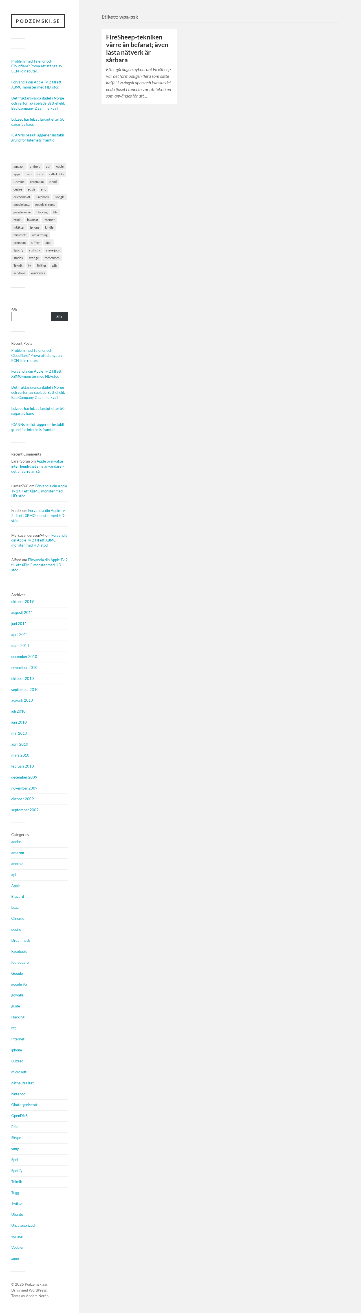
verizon (17, 1236)
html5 (17, 220)
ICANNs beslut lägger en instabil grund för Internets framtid (37, 137)
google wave (22, 212)
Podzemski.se (38, 21)
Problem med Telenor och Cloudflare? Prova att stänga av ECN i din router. (36, 66)
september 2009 (25, 810)
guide (15, 1006)
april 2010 (19, 744)
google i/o (19, 984)
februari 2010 (22, 766)
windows (19, 273)
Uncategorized (23, 1225)
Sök (14, 310)
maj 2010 (19, 733)
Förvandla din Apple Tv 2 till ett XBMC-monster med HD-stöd (36, 84)
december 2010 (24, 656)
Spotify (18, 250)
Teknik (18, 265)
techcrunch (52, 258)
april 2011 (19, 634)
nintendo (18, 1094)
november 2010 (24, 667)
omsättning (40, 235)
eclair (31, 189)
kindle (49, 227)
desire (18, 189)
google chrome (45, 204)
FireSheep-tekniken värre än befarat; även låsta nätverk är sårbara (137, 48)
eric (43, 189)
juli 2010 (18, 711)
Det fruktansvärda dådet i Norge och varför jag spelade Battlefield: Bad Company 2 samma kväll (38, 103)
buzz (29, 174)
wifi (54, 265)
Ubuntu (17, 1214)
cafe (40, 174)
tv (29, 265)
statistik (34, 250)
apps (17, 174)
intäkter (19, 227)
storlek (18, 258)
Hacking (42, 212)
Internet (18, 1039)
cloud (53, 182)
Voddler (17, 1247)
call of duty (56, 174)
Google (60, 197)
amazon (19, 166)
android (35, 166)
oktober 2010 (22, 678)
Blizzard (17, 896)
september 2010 (25, 689)
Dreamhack (20, 940)
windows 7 (38, 273)
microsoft (20, 235)
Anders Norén (37, 1296)
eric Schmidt (22, 197)
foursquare (20, 962)
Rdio (14, 1126)
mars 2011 (20, 645)
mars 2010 (20, 755)
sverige (34, 258)
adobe (16, 841)
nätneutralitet (22, 1083)
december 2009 (24, 777)
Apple (60, 166)
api (48, 166)
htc (55, 212)
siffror (35, 242)
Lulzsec (17, 1061)
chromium (37, 182)
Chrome (19, 182)
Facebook (42, 197)
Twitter (41, 265)
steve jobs (53, 250)
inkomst (32, 220)
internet (49, 220)
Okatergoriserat (24, 1104)
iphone (34, 227)
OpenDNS (19, 1115)
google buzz (22, 204)
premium (20, 242)
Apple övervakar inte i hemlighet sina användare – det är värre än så (37, 466)
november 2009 (24, 788)
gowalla (17, 995)
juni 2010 (19, 722)
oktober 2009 (22, 799)
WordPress (38, 1290)
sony (15, 1148)
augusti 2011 (22, 612)
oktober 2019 (22, 601)
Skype (16, 1137)
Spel (48, 242)
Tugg (15, 1192)
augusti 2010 (22, 700)
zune (15, 1258)
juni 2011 (19, 623)
